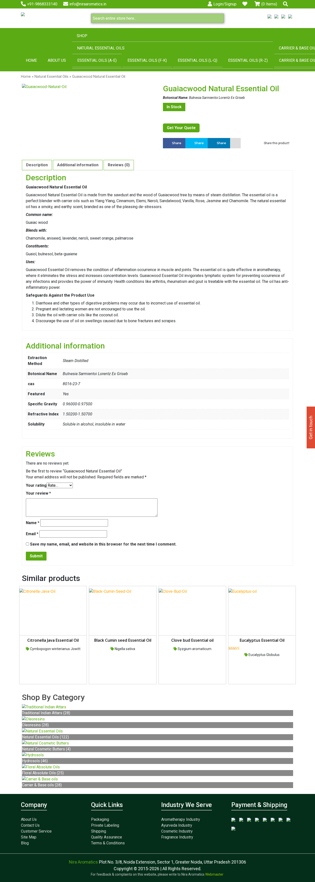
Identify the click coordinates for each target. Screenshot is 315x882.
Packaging (100, 819)
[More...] (235, 143)
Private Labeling (105, 825)
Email (32, 534)
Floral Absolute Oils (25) (43, 773)
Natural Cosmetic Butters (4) (46, 749)
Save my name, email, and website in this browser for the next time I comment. (103, 544)
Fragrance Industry (177, 837)
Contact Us (30, 825)
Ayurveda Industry (176, 825)
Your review (38, 493)
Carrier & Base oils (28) (42, 785)
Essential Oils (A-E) (97, 60)
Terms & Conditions (108, 843)
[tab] (37, 165)
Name (32, 522)
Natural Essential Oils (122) (45, 737)
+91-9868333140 (42, 4)
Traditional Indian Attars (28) (46, 713)
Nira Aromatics (84, 862)
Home (31, 60)
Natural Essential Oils (101, 48)
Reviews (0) (119, 165)
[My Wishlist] (245, 4)
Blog (25, 843)
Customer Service (36, 831)
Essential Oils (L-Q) (197, 60)
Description (37, 165)
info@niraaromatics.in (87, 4)
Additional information (77, 165)
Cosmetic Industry (177, 831)
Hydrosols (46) (35, 761)
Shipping (98, 831)
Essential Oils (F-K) (147, 60)
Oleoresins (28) (35, 725)
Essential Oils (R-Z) (248, 60)
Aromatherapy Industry (180, 819)
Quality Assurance (106, 837)
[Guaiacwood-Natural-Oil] (87, 87)
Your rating (36, 485)
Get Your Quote (181, 127)
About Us (57, 60)
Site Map (28, 837)
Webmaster (214, 874)
